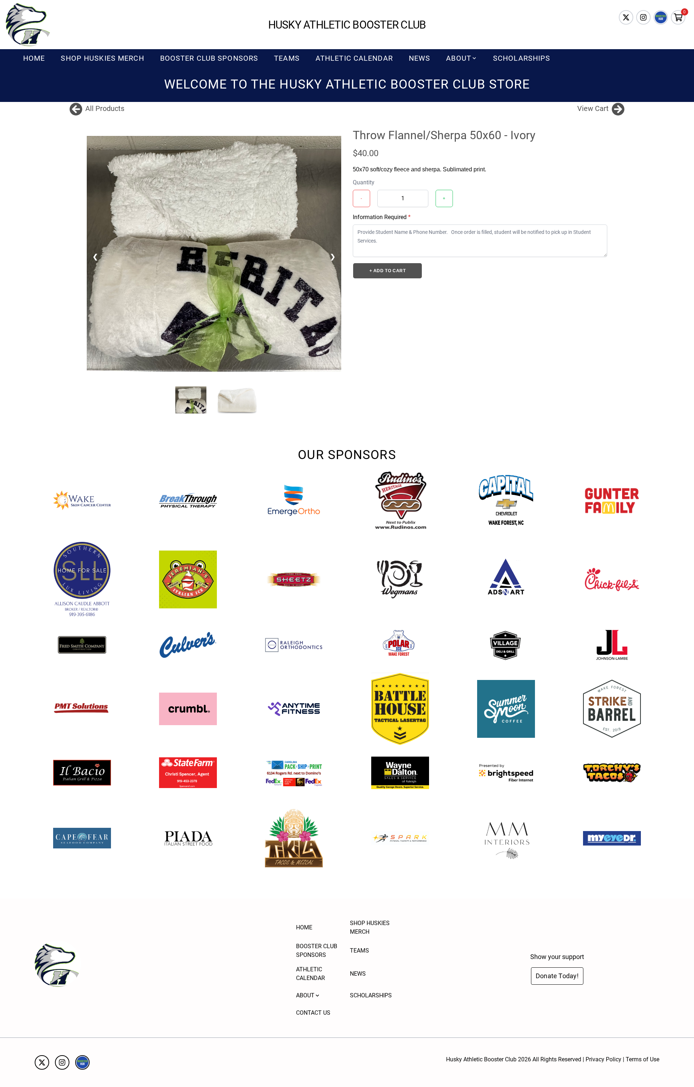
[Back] (75, 108)
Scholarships (521, 58)
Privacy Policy (603, 1059)
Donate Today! (557, 976)
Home (34, 58)
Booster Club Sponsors (209, 58)
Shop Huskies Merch (102, 58)
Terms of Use (642, 1059)
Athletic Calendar (354, 58)
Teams (287, 58)
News (419, 58)
